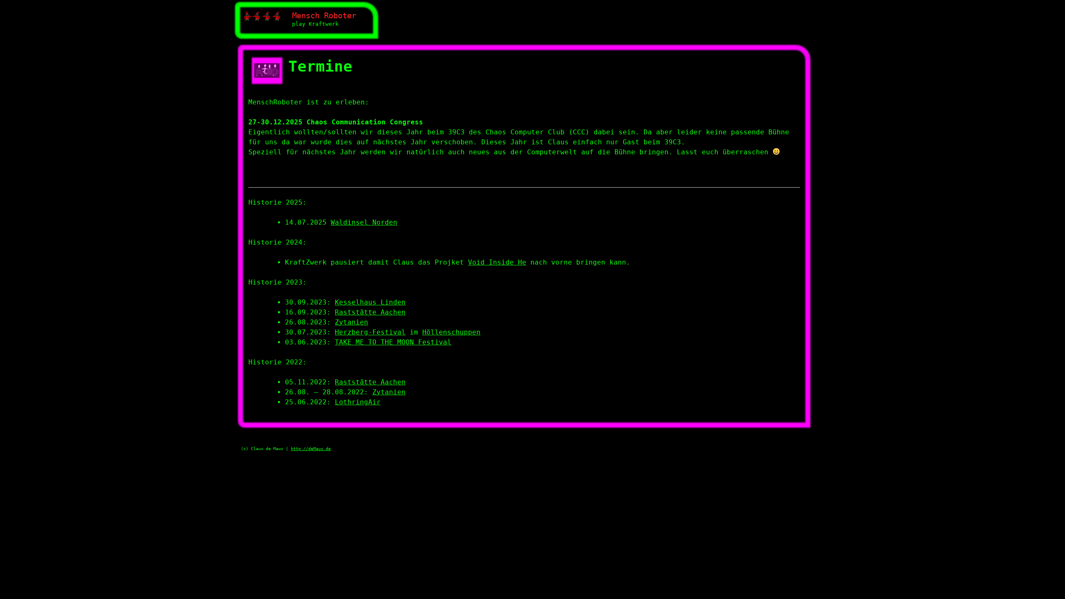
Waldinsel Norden (364, 222)
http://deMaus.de (311, 448)
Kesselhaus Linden (370, 302)
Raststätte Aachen (370, 312)
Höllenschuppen (451, 332)
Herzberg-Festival (370, 332)
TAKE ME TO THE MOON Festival (393, 342)
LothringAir (358, 402)
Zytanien (351, 322)
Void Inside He (497, 262)
